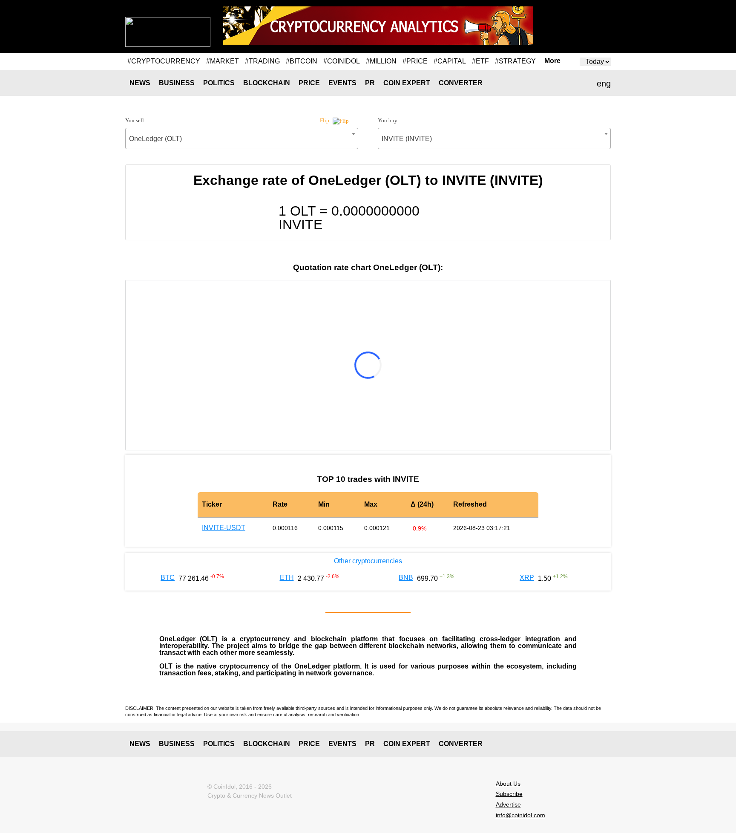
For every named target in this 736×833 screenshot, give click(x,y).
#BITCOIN (301, 61)
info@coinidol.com (520, 815)
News (139, 82)
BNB (406, 577)
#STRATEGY (515, 61)
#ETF (480, 61)
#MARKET (222, 61)
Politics (219, 82)
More (552, 61)
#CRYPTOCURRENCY (163, 61)
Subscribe (509, 793)
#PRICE (415, 61)
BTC (168, 577)
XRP (527, 577)
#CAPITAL (450, 61)
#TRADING (262, 61)
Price (309, 82)
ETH (287, 577)
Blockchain (266, 82)
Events (342, 82)
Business (177, 82)
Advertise (508, 804)
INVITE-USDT (223, 527)
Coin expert (406, 82)
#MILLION (381, 61)
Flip (325, 120)
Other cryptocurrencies (368, 561)
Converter (461, 82)
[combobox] (241, 138)
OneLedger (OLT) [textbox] (155, 138)
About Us (508, 783)
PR (370, 82)
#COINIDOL (341, 61)
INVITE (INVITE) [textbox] (407, 138)
